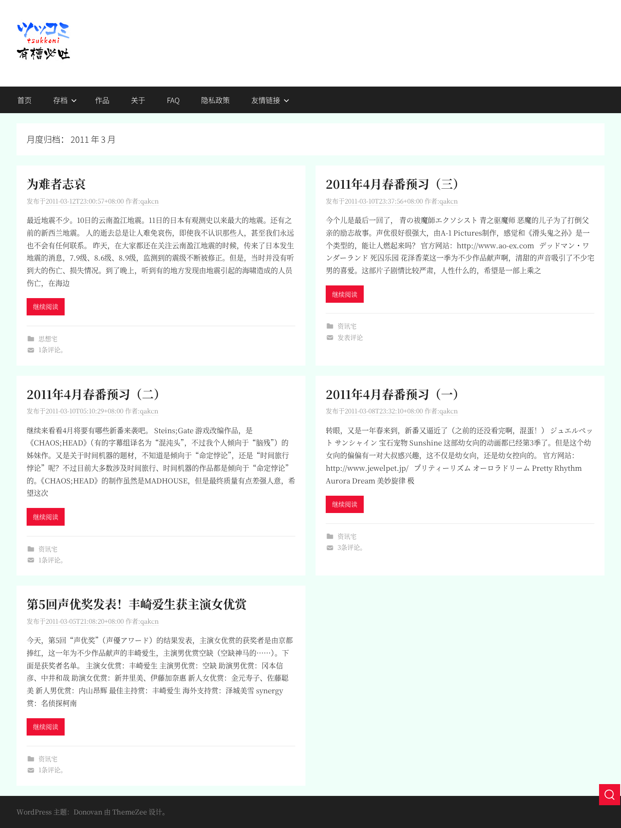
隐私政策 (215, 100)
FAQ (173, 100)
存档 (60, 100)
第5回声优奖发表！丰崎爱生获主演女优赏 (137, 603)
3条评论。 (352, 547)
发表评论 (350, 337)
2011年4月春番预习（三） (395, 183)
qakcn (149, 200)
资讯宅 (347, 325)
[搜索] (609, 794)
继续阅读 (45, 306)
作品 (102, 100)
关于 (138, 100)
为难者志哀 (56, 183)
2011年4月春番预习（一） (395, 393)
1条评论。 (52, 349)
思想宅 (47, 338)
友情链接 (265, 100)
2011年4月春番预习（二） (96, 393)
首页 (24, 100)
